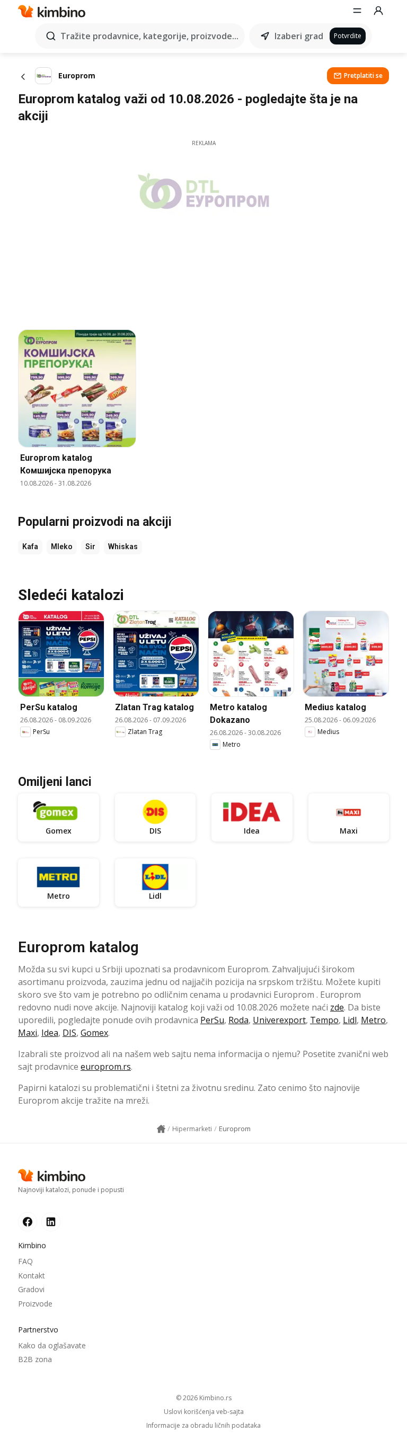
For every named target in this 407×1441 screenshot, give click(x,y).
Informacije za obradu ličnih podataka (203, 1425)
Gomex (94, 1033)
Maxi (27, 1033)
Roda (238, 1020)
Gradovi (31, 1289)
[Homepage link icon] (161, 1129)
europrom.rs (106, 1066)
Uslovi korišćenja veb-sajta (204, 1412)
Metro (373, 1020)
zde (337, 1007)
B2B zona (35, 1359)
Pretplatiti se (363, 75)
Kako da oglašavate (52, 1345)
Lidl (350, 1020)
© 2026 (204, 1397)
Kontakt (31, 1275)
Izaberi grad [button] (299, 36)
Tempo (324, 1020)
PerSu (212, 1020)
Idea (49, 1033)
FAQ (25, 1261)
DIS (69, 1033)
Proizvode (35, 1304)
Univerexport (279, 1020)
